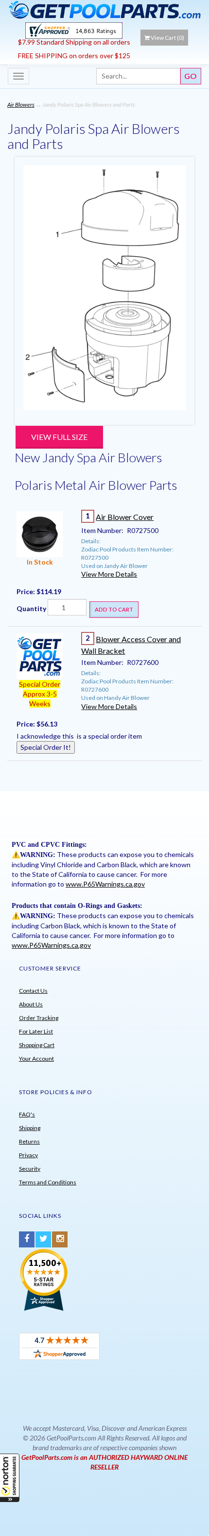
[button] (9, 1478)
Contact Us (33, 990)
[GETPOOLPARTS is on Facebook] (27, 1239)
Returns (29, 1141)
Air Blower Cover (125, 516)
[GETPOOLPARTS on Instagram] (60, 1239)
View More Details (109, 574)
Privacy (28, 1155)
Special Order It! (45, 747)
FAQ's (27, 1114)
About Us (31, 1004)
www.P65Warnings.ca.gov (105, 884)
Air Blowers (21, 104)
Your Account (36, 1058)
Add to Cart (114, 609)
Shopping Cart (36, 1045)
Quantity (31, 608)
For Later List (36, 1031)
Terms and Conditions (47, 1182)
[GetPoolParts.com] (104, 9)
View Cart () (167, 37)
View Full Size (59, 436)
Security (29, 1168)
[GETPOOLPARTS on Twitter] (43, 1239)
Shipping (29, 1128)
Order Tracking (38, 1017)
